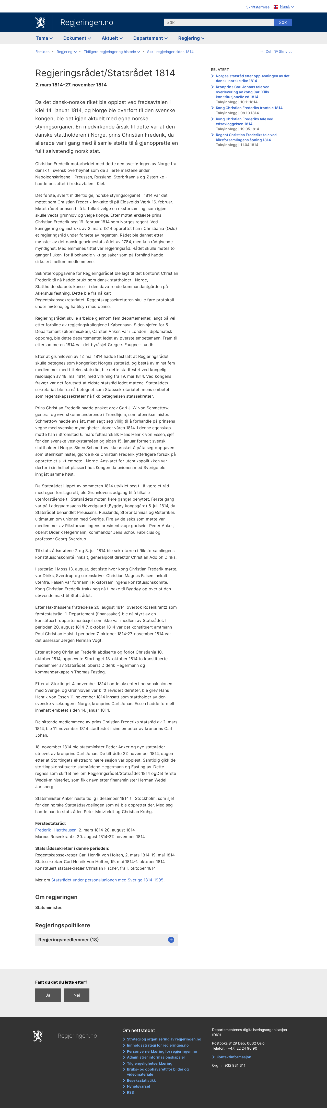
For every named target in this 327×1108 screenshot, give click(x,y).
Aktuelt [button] (110, 38)
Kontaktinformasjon (234, 1057)
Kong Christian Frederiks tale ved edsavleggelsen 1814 (244, 121)
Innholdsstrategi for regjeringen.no (158, 1045)
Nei (77, 995)
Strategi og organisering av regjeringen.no (164, 1039)
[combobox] (219, 22)
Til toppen (109, 961)
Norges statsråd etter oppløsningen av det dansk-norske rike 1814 (252, 78)
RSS (130, 1092)
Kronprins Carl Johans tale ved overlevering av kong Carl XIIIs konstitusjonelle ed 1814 (243, 92)
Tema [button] (42, 38)
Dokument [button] (75, 38)
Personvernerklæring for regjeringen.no (162, 1051)
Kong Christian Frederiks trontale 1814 (249, 108)
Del (268, 51)
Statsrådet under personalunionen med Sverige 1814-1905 (107, 879)
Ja (48, 995)
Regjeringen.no (86, 22)
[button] (67, 51)
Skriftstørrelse (258, 7)
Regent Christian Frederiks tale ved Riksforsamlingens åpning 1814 (246, 137)
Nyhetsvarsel (138, 1086)
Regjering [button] (189, 38)
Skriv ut (285, 51)
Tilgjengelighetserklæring (149, 1063)
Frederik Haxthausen (55, 829)
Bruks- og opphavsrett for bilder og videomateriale (158, 1071)
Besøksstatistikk (141, 1080)
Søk (283, 22)
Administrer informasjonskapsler (156, 1057)
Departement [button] (148, 38)
